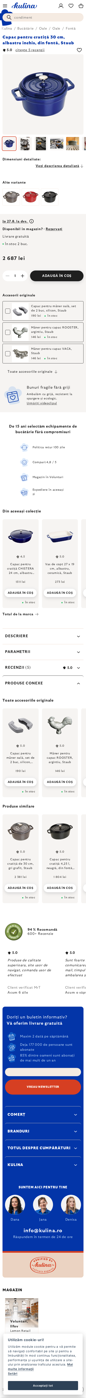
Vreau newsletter (43, 1086)
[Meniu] (5, 6)
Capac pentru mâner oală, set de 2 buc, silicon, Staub (53, 308)
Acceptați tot (43, 1385)
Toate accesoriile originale (30, 371)
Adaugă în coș (56, 276)
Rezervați (54, 229)
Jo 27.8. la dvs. (16, 221)
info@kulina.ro (43, 1230)
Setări (13, 1373)
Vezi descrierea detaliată (57, 166)
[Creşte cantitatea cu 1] (22, 275)
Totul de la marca (18, 614)
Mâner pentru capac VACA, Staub (51, 351)
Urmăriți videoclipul (42, 403)
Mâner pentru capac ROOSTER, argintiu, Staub (55, 329)
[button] (20, 887)
